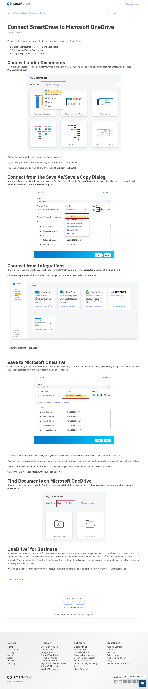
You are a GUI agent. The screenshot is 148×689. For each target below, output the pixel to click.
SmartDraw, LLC (21, 681)
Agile (76, 666)
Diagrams (112, 652)
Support (11, 655)
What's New (113, 655)
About (10, 658)
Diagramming (80, 646)
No (80, 603)
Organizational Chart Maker (54, 663)
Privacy (10, 660)
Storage (42, 13)
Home (10, 646)
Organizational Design (84, 658)
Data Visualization (82, 652)
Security (11, 663)
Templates (112, 649)
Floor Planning (81, 669)
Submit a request (132, 4)
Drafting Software (49, 669)
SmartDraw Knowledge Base (17, 13)
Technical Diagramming (85, 663)
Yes (68, 603)
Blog (109, 660)
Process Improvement (84, 655)
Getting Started (114, 646)
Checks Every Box (49, 646)
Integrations (33, 13)
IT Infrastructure (82, 660)
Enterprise (12, 649)
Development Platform (118, 663)
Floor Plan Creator (49, 660)
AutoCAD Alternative (51, 666)
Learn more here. (15, 579)
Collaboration (47, 649)
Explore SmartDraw (116, 658)
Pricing (10, 652)
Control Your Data (49, 655)
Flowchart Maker (49, 658)
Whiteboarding (81, 649)
